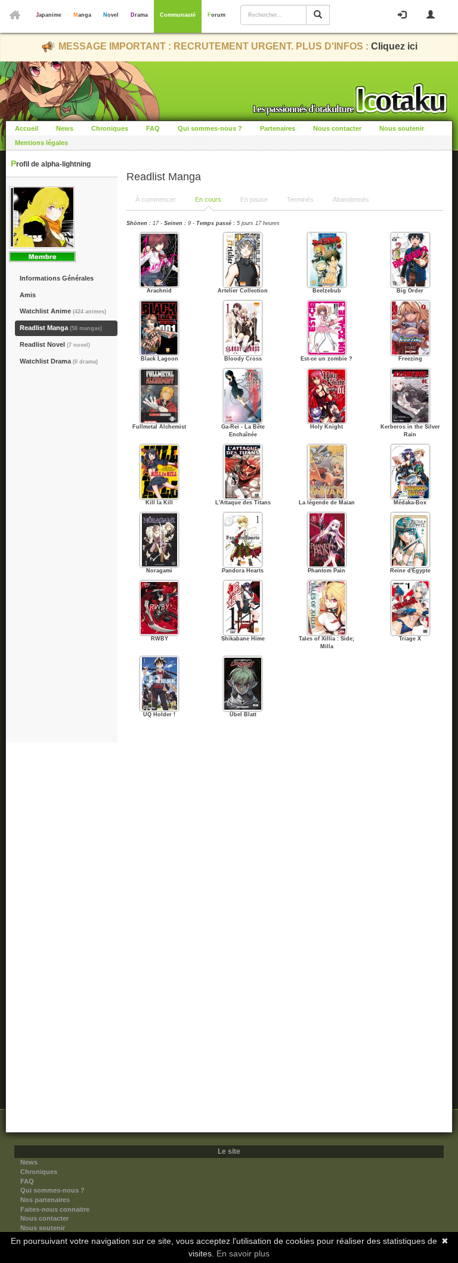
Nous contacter (337, 128)
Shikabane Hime (243, 639)
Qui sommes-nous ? (210, 128)
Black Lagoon (159, 359)
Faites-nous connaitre (54, 1209)
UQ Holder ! (159, 714)
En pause (254, 199)
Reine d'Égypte (410, 571)
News (64, 128)
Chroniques (109, 128)
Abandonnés (351, 199)
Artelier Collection (243, 291)
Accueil (26, 128)
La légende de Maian (327, 503)
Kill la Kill (159, 503)
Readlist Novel (55, 344)
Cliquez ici (394, 46)
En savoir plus (243, 1253)
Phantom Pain (326, 571)
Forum (216, 15)
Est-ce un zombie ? (326, 359)
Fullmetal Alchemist (159, 427)
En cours (208, 199)
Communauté (178, 15)
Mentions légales (41, 142)
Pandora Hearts (243, 571)
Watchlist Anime (63, 311)
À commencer (155, 199)
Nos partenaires (45, 1199)
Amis (28, 294)
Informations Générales (57, 278)
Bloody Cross (243, 359)
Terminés (300, 199)
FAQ (153, 128)
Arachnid (159, 291)
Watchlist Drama (59, 361)
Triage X (410, 639)
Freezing (410, 359)
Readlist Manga (61, 327)
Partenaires (277, 128)
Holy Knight (326, 427)
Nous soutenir (401, 128)
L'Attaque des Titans (243, 503)
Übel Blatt (243, 714)
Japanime (48, 15)
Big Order (410, 291)
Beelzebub (326, 291)
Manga (82, 15)
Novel (111, 15)
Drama (139, 15)
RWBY (159, 639)
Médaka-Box (410, 503)
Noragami (159, 571)
